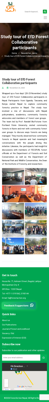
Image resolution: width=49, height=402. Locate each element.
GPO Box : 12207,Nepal (12, 289)
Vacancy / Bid (8, 333)
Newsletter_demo (29, 53)
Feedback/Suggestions (16, 305)
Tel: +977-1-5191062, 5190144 (15, 293)
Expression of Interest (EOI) (14, 338)
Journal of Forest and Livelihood (16, 329)
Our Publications (9, 325)
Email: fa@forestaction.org (14, 298)
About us (6, 320)
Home (14, 53)
